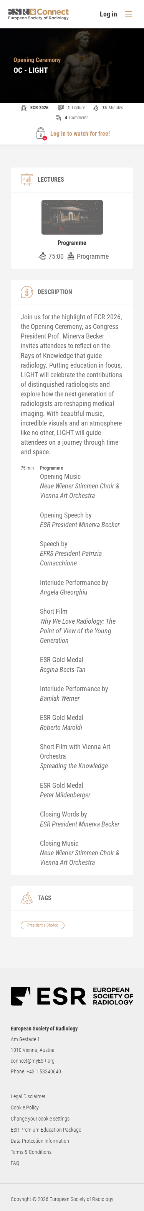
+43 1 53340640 (43, 1071)
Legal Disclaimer (28, 1096)
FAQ (15, 1163)
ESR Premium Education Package (46, 1130)
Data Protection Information (40, 1141)
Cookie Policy (25, 1107)
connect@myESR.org (33, 1061)
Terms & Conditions (31, 1152)
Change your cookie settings (40, 1119)
